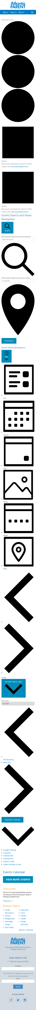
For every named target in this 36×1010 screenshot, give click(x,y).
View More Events (18, 879)
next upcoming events (19, 166)
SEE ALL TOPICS (25, 930)
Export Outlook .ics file (12, 864)
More (20, 12)
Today (4, 677)
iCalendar (7, 853)
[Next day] (18, 673)
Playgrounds (10, 918)
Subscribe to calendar (12, 820)
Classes (8, 916)
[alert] (18, 145)
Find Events (9, 341)
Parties (23, 916)
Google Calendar (9, 850)
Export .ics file (8, 861)
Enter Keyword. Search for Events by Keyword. (16, 236)
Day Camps (9, 927)
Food (23, 913)
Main (5, 12)
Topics (12, 12)
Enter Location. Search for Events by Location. (16, 278)
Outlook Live (8, 858)
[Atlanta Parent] (18, 941)
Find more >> (8, 901)
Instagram (18, 966)
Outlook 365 (8, 856)
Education (25, 910)
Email (18, 978)
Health (23, 918)
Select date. (5, 701)
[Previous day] (18, 622)
